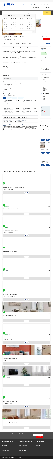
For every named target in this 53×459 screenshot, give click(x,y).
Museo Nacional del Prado (13, 129)
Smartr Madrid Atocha (47, 162)
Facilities (17, 43)
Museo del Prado (22, 128)
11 (15, 22)
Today (5, 31)
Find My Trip (27, 1)
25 (15, 26)
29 (29, 28)
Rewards (39, 7)
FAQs (30, 43)
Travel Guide (38, 445)
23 (11, 26)
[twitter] (47, 457)
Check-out (14, 12)
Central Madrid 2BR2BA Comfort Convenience (11, 315)
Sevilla (44, 98)
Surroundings (24, 43)
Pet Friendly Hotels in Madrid (24, 444)
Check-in (4, 12)
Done (34, 31)
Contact (48, 7)
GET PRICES (47, 12)
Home (27, 4)
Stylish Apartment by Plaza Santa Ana (10, 358)
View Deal (43, 140)
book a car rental (44, 112)
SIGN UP (39, 436)
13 (4, 24)
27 (4, 28)
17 (13, 24)
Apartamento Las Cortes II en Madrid (10, 294)
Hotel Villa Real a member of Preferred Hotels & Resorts (13, 187)
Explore (37, 444)
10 (13, 22)
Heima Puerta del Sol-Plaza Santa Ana (10, 401)
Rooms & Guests (26, 11)
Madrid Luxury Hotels (22, 447)
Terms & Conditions (5, 447)
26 (22, 28)
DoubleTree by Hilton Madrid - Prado (47, 136)
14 (6, 24)
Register (36, 1)
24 (13, 26)
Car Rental (48, 4)
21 (6, 26)
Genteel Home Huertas (43, 162)
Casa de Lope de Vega (29, 126)
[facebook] (45, 457)
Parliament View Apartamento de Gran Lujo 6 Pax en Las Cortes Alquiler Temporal (18, 379)
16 (11, 24)
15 (29, 24)
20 (4, 26)
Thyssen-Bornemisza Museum (14, 128)
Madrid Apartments (22, 450)
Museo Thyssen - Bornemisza (12, 127)
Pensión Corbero (42, 136)
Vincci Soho (5, 337)
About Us (4, 444)
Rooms (11, 43)
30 (11, 28)
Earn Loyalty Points (5, 450)
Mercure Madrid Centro (47, 149)
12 (22, 24)
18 (15, 24)
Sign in (32, 1)
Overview (5, 43)
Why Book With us (5, 449)
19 (22, 26)
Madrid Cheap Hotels (22, 449)
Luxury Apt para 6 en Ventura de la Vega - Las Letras (12, 422)
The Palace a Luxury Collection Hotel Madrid (11, 230)
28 (6, 28)
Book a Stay (47, 38)
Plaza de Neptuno (20, 127)
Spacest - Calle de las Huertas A (42, 149)
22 (29, 26)
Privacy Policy (4, 445)
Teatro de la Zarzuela (28, 128)
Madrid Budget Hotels (23, 445)
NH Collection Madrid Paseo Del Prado (10, 251)
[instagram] (50, 457)
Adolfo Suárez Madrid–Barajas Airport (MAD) (45, 87)
